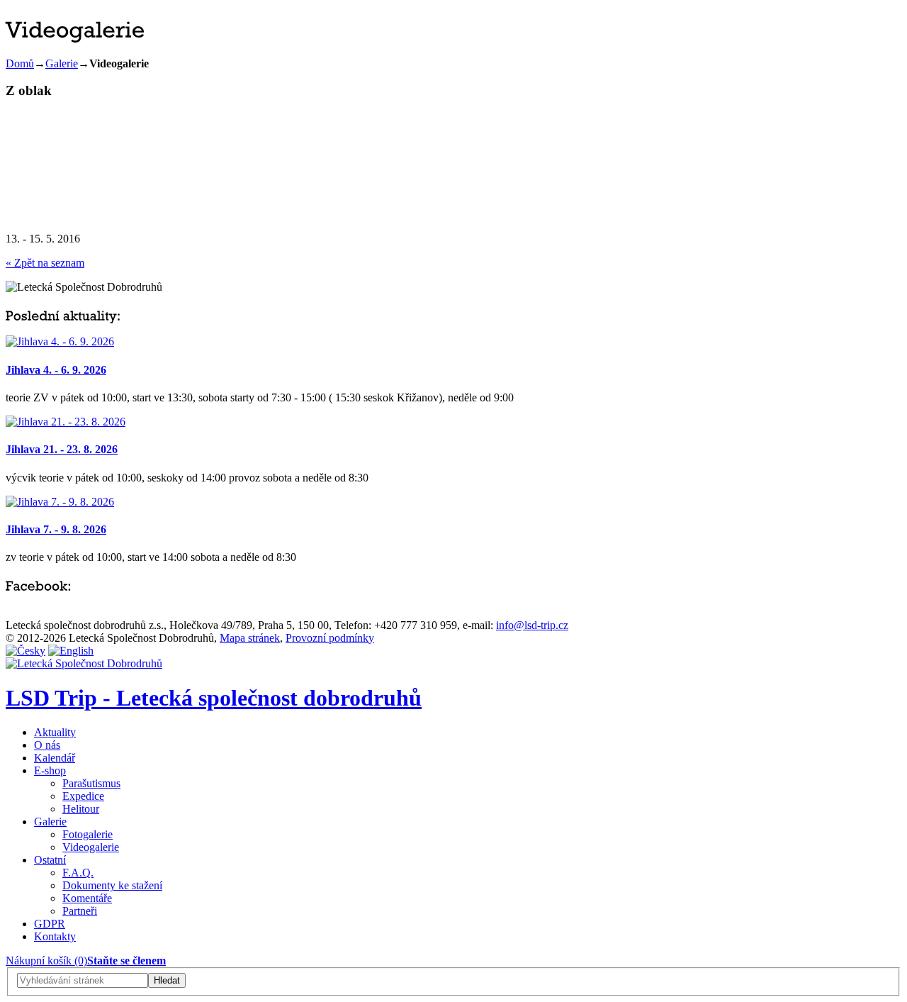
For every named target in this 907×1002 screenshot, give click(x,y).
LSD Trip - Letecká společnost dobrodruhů (214, 698)
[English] (71, 651)
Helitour (80, 809)
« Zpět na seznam (45, 263)
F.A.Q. (78, 873)
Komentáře (87, 898)
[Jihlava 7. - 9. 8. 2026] (60, 502)
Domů (20, 63)
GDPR (49, 924)
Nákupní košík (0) (46, 960)
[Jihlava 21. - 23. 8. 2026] (65, 422)
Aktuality (55, 732)
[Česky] (25, 651)
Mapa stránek (250, 638)
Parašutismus (91, 783)
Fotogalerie (87, 834)
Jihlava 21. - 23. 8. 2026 (62, 449)
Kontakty (55, 936)
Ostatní (50, 860)
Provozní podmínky (330, 638)
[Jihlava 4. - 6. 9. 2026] (60, 341)
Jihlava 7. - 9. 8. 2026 (56, 529)
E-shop (50, 770)
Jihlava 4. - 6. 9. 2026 (56, 370)
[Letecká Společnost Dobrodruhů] (84, 663)
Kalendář (54, 758)
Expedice (83, 796)
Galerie (61, 63)
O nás (47, 745)
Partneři (79, 911)
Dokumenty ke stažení (112, 885)
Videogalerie (90, 847)
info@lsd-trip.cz (532, 625)
